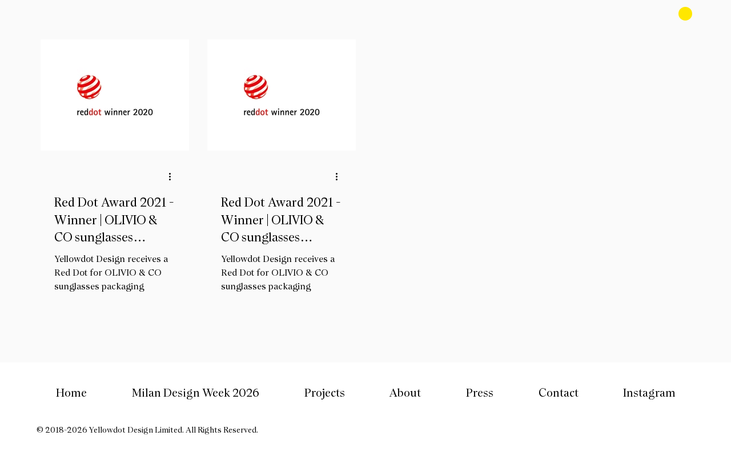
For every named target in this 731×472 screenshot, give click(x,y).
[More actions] (173, 176)
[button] (324, 392)
